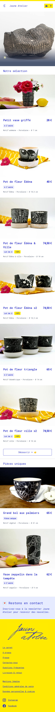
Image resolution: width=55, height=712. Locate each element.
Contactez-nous (10, 662)
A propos (7, 652)
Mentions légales (11, 681)
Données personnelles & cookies (19, 691)
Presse (6, 657)
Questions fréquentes (13, 667)
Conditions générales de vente (18, 686)
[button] (4, 6)
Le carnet (7, 647)
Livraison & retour (12, 672)
